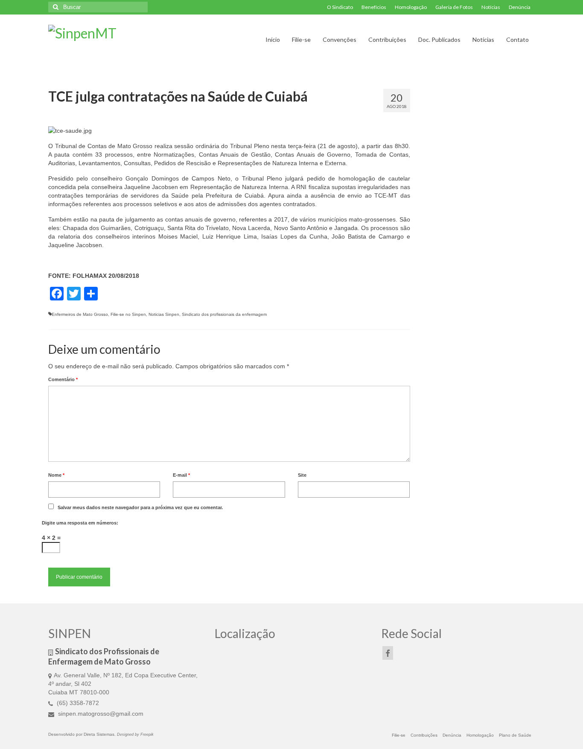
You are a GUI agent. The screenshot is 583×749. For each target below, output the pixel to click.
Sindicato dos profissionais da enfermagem (224, 314)
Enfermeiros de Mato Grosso (80, 314)
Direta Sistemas (99, 734)
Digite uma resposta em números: (80, 522)
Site (302, 475)
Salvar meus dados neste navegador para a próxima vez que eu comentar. (140, 507)
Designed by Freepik (135, 734)
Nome (56, 475)
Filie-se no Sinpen (128, 314)
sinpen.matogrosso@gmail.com (99, 713)
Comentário (63, 379)
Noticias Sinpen (164, 314)
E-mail (181, 475)
